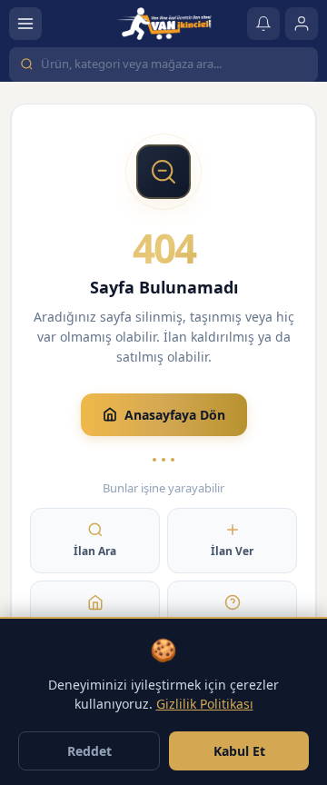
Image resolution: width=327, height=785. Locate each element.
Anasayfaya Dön (174, 414)
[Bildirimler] (263, 23)
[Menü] (25, 23)
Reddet (89, 751)
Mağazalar (95, 623)
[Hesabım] (301, 23)
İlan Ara (95, 551)
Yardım (232, 623)
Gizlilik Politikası (204, 703)
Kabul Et (239, 751)
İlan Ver (232, 551)
